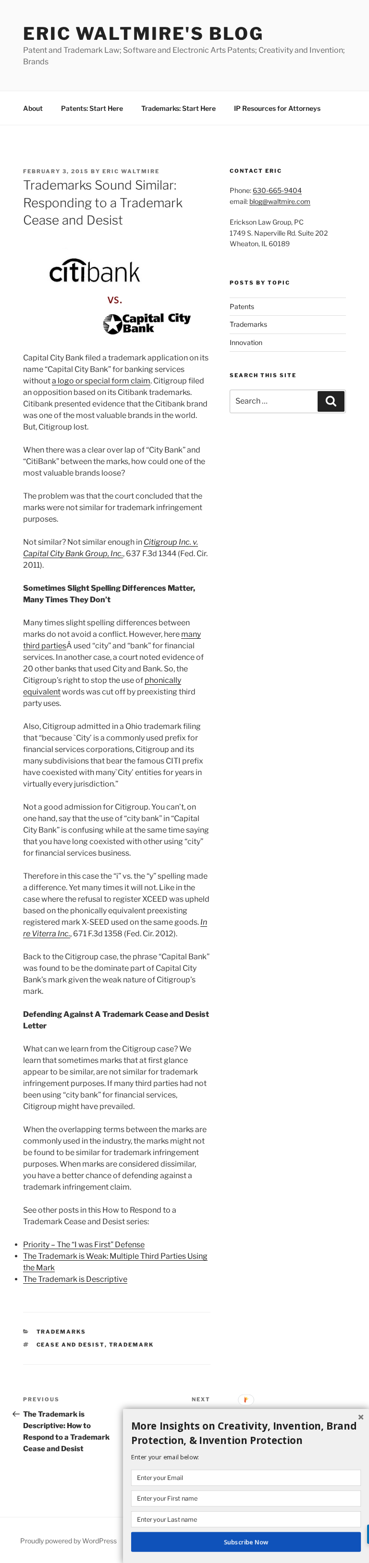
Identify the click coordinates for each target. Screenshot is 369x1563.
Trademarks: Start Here (178, 108)
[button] (246, 1433)
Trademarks (61, 1331)
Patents (242, 306)
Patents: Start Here (92, 108)
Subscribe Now (246, 1542)
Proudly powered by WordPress (68, 1541)
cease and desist (71, 1344)
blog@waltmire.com (279, 201)
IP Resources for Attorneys (277, 108)
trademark (131, 1344)
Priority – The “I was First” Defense (84, 1244)
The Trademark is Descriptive (75, 1279)
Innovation (246, 342)
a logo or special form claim (101, 380)
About (33, 108)
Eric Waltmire (131, 171)
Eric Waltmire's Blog (143, 33)
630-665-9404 (277, 190)
